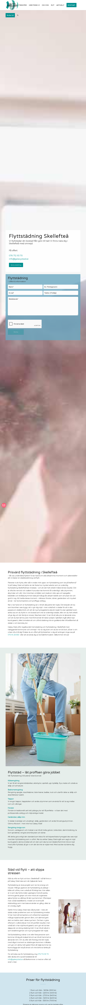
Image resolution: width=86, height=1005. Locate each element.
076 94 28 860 (14, 635)
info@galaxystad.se (18, 259)
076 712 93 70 (16, 255)
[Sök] (17, 15)
